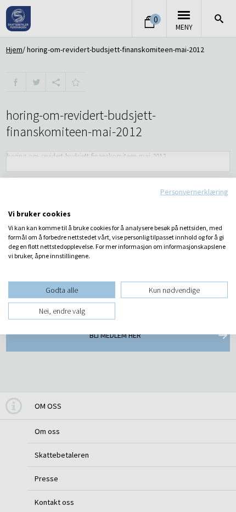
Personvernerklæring (194, 192)
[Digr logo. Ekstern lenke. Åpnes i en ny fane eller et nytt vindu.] (15, 202)
